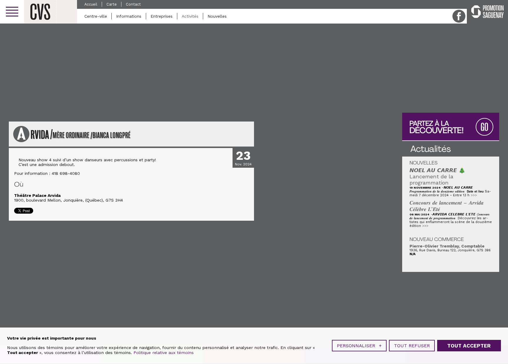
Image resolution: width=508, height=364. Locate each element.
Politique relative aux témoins (163, 352)
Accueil (90, 4)
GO (484, 127)
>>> (474, 195)
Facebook (458, 16)
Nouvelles (217, 16)
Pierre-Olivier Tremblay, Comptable (447, 246)
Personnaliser (359, 345)
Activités (190, 16)
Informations (128, 16)
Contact (133, 4)
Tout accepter (469, 346)
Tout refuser (412, 345)
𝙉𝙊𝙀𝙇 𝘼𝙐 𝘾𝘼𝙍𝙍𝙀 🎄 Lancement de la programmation (437, 176)
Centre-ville (95, 16)
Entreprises (162, 16)
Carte (111, 4)
